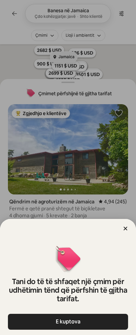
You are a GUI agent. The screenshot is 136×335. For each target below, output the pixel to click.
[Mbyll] (125, 228)
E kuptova (68, 321)
